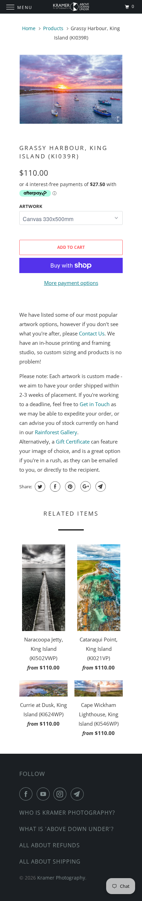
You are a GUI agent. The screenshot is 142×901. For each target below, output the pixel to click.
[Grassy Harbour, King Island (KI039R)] (71, 89)
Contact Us (91, 333)
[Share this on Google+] (85, 486)
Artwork (30, 206)
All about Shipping (50, 861)
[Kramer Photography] (71, 7)
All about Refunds (49, 845)
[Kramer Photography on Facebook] (27, 794)
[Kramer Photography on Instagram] (61, 794)
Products (53, 28)
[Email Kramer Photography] (79, 794)
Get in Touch (95, 404)
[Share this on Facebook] (54, 486)
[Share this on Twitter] (39, 486)
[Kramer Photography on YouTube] (44, 794)
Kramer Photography (61, 877)
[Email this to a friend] (100, 486)
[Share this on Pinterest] (69, 486)
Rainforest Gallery (56, 432)
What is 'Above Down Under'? (66, 829)
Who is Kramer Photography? (67, 812)
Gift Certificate (73, 441)
